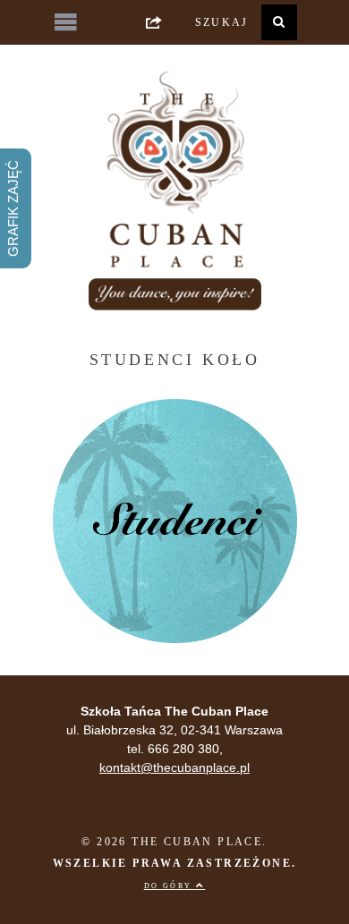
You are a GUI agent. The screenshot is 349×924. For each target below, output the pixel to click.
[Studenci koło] (175, 639)
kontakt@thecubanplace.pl (174, 767)
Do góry (170, 886)
